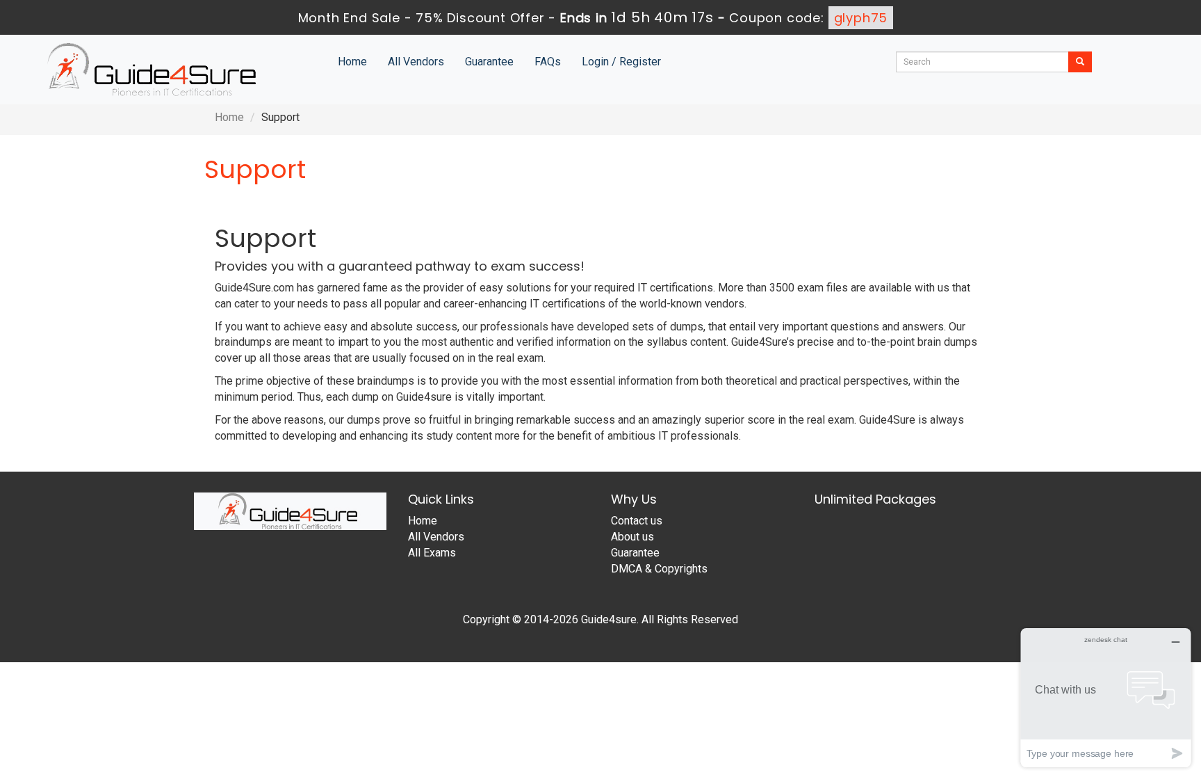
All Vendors (416, 61)
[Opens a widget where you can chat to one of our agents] (1105, 697)
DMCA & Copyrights (659, 568)
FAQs (547, 61)
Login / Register (621, 61)
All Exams (432, 552)
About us (632, 536)
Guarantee (489, 61)
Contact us (636, 520)
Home (352, 61)
